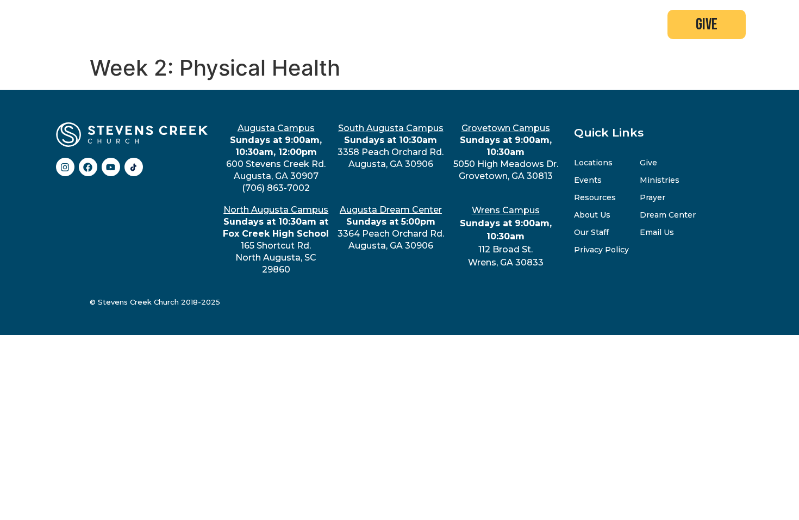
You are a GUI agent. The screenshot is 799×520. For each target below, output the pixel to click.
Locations (593, 163)
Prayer (652, 197)
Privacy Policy (601, 250)
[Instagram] (65, 167)
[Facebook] (88, 167)
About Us (592, 215)
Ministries (659, 180)
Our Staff (591, 232)
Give (648, 163)
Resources (595, 197)
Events (588, 180)
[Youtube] (111, 167)
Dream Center (668, 215)
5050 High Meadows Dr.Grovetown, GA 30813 (505, 152)
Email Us (657, 232)
